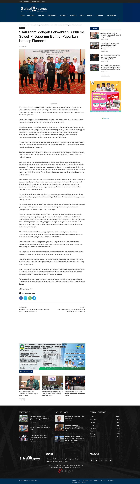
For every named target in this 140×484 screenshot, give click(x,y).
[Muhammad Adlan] (20, 293)
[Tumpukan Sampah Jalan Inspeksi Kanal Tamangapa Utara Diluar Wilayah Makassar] (23, 418)
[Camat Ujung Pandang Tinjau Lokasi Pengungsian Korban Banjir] (23, 438)
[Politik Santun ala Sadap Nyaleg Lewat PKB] (59, 418)
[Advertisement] (52, 330)
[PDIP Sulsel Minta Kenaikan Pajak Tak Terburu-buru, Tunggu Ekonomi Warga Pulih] (94, 57)
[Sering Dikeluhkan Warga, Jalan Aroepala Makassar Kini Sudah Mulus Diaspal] (75, 383)
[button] (118, 19)
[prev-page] (20, 399)
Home (20, 25)
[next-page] (23, 399)
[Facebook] (21, 298)
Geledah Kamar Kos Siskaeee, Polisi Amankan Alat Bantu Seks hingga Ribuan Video (74, 438)
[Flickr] (101, 460)
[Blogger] (92, 460)
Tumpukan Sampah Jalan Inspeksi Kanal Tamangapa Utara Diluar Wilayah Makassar (40, 418)
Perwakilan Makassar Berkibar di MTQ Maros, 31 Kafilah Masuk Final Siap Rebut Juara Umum (52, 393)
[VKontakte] (110, 460)
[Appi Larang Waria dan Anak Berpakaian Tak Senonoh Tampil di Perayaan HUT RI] (29, 383)
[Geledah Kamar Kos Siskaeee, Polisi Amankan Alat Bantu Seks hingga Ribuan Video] (59, 439)
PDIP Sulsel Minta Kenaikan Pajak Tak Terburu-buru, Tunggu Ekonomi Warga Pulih (110, 57)
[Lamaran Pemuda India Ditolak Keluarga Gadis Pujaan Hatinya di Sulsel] (23, 428)
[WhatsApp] (30, 298)
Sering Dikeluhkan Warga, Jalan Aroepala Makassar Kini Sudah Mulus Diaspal (75, 393)
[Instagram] (106, 460)
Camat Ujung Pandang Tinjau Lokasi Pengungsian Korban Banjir (38, 437)
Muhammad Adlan (30, 293)
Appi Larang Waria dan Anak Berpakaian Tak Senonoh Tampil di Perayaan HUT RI (28, 393)
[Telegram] (34, 298)
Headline (22, 389)
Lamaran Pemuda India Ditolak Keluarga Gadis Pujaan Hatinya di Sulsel (40, 427)
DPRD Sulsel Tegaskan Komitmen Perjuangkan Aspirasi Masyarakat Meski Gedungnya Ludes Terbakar (110, 67)
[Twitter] (25, 298)
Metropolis (26, 25)
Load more (105, 75)
